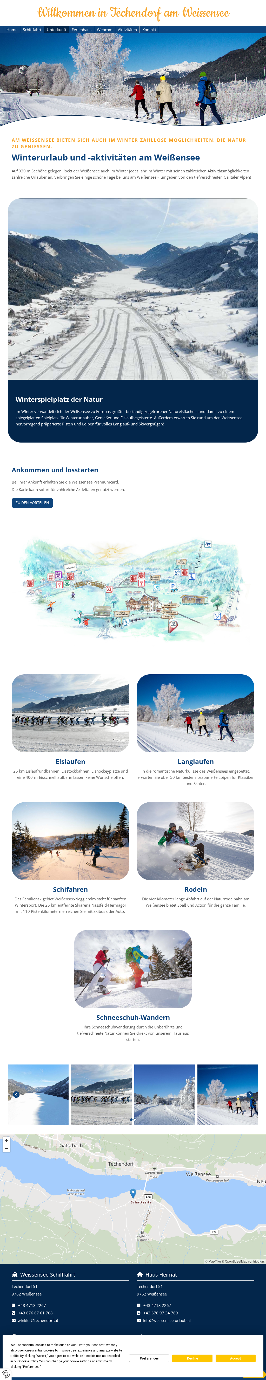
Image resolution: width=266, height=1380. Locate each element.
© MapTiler (213, 1261)
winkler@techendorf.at (38, 1320)
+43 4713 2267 (32, 1305)
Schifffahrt (32, 29)
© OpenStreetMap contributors (243, 1261)
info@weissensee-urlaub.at (167, 1320)
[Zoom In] (6, 1141)
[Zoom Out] (6, 1148)
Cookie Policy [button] (28, 1361)
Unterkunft (56, 29)
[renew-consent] (6, 1374)
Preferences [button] (31, 1367)
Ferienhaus (81, 29)
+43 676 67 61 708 (35, 1312)
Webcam (104, 29)
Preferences (149, 1358)
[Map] (133, 1199)
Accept (235, 1358)
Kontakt (149, 29)
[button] (32, 503)
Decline (192, 1358)
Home (11, 29)
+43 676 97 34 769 (160, 1312)
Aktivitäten (127, 29)
